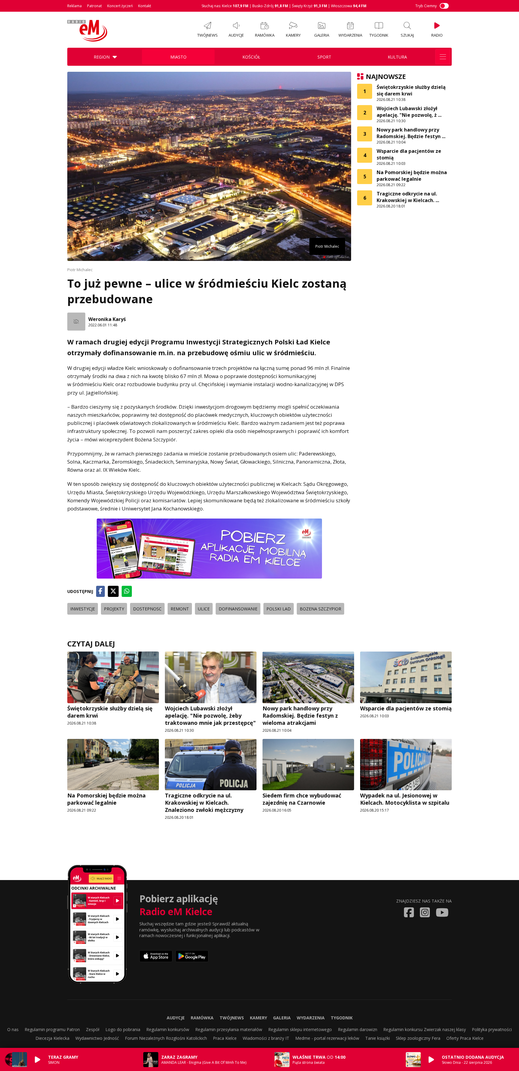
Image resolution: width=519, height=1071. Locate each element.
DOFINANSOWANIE (238, 609)
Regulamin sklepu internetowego (300, 1029)
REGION (102, 57)
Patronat (94, 5)
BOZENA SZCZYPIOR (320, 609)
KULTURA (397, 57)
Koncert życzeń (120, 5)
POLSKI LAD (278, 609)
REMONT (180, 609)
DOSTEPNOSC (147, 609)
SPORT (324, 57)
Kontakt (144, 5)
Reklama (74, 5)
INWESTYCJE (82, 609)
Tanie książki (377, 1038)
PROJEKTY (114, 609)
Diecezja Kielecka (52, 1038)
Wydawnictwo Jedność (97, 1038)
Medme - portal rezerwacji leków (327, 1038)
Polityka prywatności (492, 1029)
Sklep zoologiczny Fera (418, 1038)
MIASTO (178, 57)
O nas (13, 1029)
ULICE (204, 609)
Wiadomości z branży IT (266, 1038)
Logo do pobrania (122, 1029)
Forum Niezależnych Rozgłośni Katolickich (166, 1038)
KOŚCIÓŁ (251, 57)
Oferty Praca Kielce (465, 1038)
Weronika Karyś (107, 319)
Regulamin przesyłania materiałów (228, 1029)
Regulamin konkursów (167, 1029)
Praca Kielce (225, 1038)
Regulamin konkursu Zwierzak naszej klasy (424, 1029)
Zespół (92, 1029)
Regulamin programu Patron (52, 1029)
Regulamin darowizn (357, 1029)
